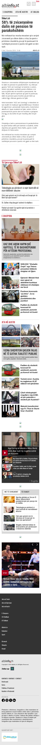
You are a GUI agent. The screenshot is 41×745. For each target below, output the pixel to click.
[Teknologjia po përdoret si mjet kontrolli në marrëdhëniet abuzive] (20, 174)
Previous (32, 544)
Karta (3, 685)
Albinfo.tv (5, 627)
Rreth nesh (5, 681)
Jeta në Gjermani (7, 603)
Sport (3, 634)
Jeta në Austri (21, 12)
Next (37, 544)
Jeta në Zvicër (6, 599)
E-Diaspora (8, 12)
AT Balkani (5, 620)
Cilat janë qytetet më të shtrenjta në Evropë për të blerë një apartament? (19, 196)
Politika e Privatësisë (8, 688)
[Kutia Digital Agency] (12, 668)
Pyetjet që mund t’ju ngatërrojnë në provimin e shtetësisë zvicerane (18, 209)
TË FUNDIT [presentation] (25, 492)
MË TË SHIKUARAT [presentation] (11, 492)
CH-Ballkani (5, 617)
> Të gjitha (33, 481)
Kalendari (4, 631)
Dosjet (4, 649)
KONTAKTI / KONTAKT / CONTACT (12, 678)
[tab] (11, 492)
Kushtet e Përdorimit (8, 691)
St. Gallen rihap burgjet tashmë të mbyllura (17, 203)
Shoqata (4, 645)
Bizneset (4, 641)
